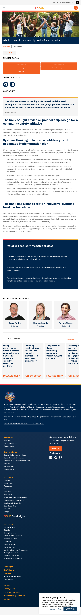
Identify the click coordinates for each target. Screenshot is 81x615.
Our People (8, 567)
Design (6, 512)
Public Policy (21, 72)
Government (8, 542)
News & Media (9, 446)
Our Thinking (9, 570)
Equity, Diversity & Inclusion (14, 458)
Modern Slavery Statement (14, 596)
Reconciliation (9, 467)
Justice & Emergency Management (16, 550)
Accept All (70, 609)
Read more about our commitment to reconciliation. (24, 424)
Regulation (8, 486)
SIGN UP (55, 448)
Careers (7, 585)
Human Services (21, 64)
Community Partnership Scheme (15, 455)
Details (52, 609)
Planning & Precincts (11, 556)
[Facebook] (5, 84)
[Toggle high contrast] (77, 2)
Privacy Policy (9, 589)
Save (60, 609)
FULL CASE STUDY (11, 376)
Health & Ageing (10, 544)
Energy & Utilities (10, 533)
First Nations (8, 495)
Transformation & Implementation (59, 68)
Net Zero (7, 464)
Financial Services (58, 64)
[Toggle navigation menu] (4, 7)
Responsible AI (9, 469)
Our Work (6, 47)
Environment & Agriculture (13, 536)
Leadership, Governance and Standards (17, 461)
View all (70, 339)
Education (7, 530)
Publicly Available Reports (13, 577)
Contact (7, 599)
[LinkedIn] (12, 84)
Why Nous (7, 441)
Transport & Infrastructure (13, 559)
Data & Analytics (10, 506)
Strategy (21, 68)
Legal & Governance (12, 592)
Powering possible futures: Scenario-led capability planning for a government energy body (33, 353)
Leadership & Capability (12, 503)
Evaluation (7, 492)
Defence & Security (11, 527)
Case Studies (8, 580)
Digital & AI (8, 509)
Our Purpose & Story (11, 443)
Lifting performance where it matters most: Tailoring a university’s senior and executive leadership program (11, 356)
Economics (7, 489)
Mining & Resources (11, 553)
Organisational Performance (14, 500)
